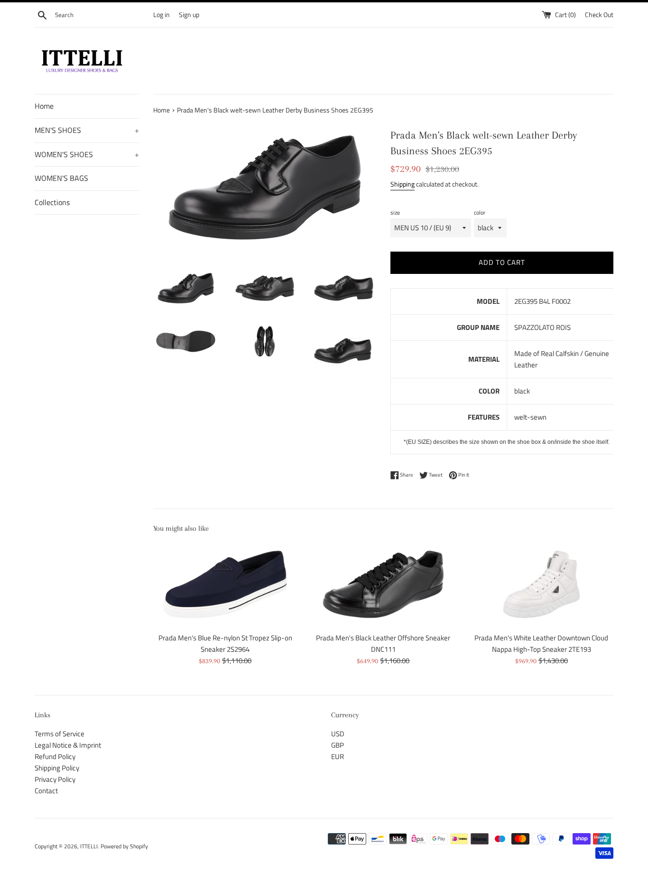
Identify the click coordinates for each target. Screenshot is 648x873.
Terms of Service (59, 733)
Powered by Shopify (124, 846)
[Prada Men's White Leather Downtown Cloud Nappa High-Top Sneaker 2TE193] (541, 584)
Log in (161, 14)
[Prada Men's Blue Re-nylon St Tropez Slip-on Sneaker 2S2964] (225, 584)
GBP (337, 745)
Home (44, 106)
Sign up (189, 14)
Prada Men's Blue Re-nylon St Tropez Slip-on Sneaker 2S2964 (225, 643)
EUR (337, 756)
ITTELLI (89, 846)
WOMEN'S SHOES (87, 154)
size (395, 212)
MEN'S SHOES (87, 130)
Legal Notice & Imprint (68, 745)
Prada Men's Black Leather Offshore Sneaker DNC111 (383, 643)
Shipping (402, 184)
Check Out (599, 14)
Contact (46, 790)
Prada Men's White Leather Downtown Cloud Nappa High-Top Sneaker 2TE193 (541, 643)
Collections (52, 202)
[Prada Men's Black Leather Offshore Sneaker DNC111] (383, 584)
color (479, 212)
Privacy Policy (55, 779)
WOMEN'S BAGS (61, 178)
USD (337, 733)
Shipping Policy (57, 767)
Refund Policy (55, 756)
